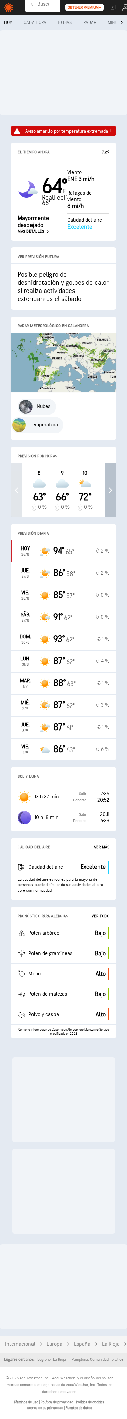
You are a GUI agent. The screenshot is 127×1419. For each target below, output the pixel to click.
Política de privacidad (57, 1402)
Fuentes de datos (79, 1408)
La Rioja (111, 1344)
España (82, 1344)
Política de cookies (90, 1402)
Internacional (20, 1344)
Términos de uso (26, 1402)
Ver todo (100, 916)
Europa (54, 1344)
